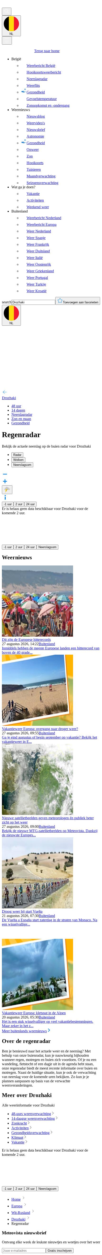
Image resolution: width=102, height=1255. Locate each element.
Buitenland (47, 644)
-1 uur (8, 504)
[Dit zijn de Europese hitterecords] (37, 635)
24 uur (30, 504)
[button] (51, 498)
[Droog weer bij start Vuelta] (37, 907)
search (6, 302)
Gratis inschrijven (60, 1250)
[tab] (55, 454)
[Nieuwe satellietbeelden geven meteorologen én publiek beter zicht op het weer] (37, 814)
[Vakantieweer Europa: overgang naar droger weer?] (37, 724)
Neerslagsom (47, 547)
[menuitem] (55, 82)
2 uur (18, 504)
